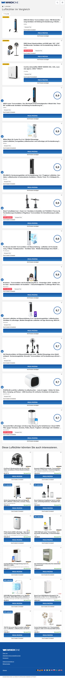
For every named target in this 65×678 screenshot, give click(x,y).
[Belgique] (37, 670)
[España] (42, 670)
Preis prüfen (43, 33)
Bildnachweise (6, 664)
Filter (7, 14)
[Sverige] (56, 670)
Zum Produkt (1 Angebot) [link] (30, 29)
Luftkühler (8, 6)
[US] (59, 670)
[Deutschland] (40, 670)
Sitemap (5, 670)
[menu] (62, 2)
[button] (61, 17)
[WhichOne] (8, 2)
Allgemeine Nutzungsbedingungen (12, 655)
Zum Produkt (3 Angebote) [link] (17, 543)
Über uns (5, 653)
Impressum (5, 658)
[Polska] (54, 670)
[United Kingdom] (61, 670)
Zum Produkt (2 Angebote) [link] (9, 148)
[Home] (2, 6)
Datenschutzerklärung (8, 661)
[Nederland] (52, 670)
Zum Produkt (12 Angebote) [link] (47, 606)
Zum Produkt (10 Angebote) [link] (30, 76)
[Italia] (49, 670)
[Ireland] (47, 670)
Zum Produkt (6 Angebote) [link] (47, 574)
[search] (57, 3)
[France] (44, 670)
